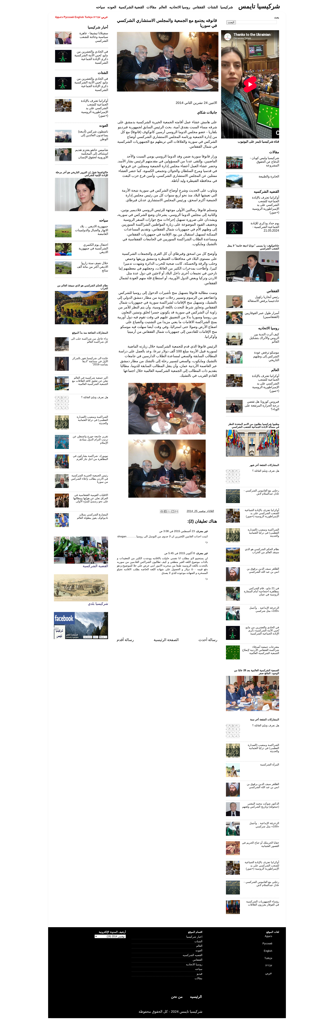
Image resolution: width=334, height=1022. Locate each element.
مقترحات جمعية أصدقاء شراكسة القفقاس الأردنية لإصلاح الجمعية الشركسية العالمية (260, 650)
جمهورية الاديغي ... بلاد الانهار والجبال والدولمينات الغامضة (91, 230)
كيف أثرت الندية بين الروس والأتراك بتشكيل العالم (264, 338)
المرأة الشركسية (269, 764)
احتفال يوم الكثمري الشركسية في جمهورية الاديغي (93, 248)
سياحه (198, 969)
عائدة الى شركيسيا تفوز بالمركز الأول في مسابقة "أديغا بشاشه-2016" (90, 361)
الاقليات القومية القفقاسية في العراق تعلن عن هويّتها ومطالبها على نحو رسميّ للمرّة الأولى (90, 498)
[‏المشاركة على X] (169, 511)
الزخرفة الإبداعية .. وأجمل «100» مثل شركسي (264, 609)
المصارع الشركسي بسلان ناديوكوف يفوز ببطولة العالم (92, 516)
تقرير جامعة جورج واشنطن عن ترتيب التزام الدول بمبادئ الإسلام (90, 439)
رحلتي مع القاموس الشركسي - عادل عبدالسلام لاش (261, 492)
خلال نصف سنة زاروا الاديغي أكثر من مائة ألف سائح (92, 266)
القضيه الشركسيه (192, 955)
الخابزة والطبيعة (269, 176)
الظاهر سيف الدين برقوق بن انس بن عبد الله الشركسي (263, 570)
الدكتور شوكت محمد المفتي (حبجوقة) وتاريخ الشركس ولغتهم (260, 805)
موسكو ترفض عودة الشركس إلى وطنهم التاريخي (266, 356)
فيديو (199, 973)
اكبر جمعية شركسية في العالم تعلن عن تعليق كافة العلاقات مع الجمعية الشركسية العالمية (90, 380)
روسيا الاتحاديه (194, 964)
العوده (199, 950)
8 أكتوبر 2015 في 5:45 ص (179, 553)
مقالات (198, 978)
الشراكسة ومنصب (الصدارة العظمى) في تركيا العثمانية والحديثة (92, 420)
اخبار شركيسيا (194, 936)
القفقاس (197, 959)
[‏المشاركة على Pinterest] (162, 511)
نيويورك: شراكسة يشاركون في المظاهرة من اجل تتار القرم (90, 457)
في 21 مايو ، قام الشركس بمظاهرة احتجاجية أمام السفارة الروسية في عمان (261, 591)
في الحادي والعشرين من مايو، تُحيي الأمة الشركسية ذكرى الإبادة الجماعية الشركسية (262, 630)
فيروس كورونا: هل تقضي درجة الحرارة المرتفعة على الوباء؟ (262, 405)
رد (206, 541)
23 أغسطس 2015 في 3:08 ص (177, 531)
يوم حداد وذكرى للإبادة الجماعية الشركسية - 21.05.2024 (265, 227)
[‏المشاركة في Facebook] (165, 511)
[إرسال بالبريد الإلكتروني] (176, 511)
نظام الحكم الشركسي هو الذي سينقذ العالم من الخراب (262, 551)
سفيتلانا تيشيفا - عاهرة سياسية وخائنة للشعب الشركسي (93, 37)
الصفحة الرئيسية (166, 640)
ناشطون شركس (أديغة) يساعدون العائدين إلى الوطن (93, 135)
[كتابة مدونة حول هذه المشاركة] (173, 511)
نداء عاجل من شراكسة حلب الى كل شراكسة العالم (89, 340)
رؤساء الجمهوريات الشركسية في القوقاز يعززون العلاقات (262, 903)
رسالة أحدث (208, 640)
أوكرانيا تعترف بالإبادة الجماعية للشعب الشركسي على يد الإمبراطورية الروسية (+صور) (94, 108)
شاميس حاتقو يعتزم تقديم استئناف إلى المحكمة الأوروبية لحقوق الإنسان (91, 153)
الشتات (198, 941)
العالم (199, 945)
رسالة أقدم (125, 640)
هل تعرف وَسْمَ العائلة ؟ (94, 397)
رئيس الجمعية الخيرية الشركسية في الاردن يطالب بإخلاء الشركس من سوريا (89, 478)
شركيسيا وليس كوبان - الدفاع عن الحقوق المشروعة (264, 161)
